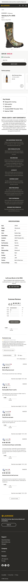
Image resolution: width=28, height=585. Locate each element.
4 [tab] (16, 49)
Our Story (4, 551)
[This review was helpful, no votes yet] (22, 378)
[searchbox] (8, 355)
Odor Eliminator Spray (17, 75)
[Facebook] (3, 565)
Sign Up (9, 524)
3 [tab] (14, 49)
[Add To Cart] (21, 85)
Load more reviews (14, 498)
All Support (4, 544)
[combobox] (22, 358)
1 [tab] (12, 49)
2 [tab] (13, 49)
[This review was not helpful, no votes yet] (25, 378)
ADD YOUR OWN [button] (15, 286)
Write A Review (14, 322)
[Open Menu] (26, 5)
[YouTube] (8, 565)
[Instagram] (5, 565)
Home (3, 9)
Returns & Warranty (6, 542)
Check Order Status (6, 540)
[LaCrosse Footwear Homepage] (7, 5)
